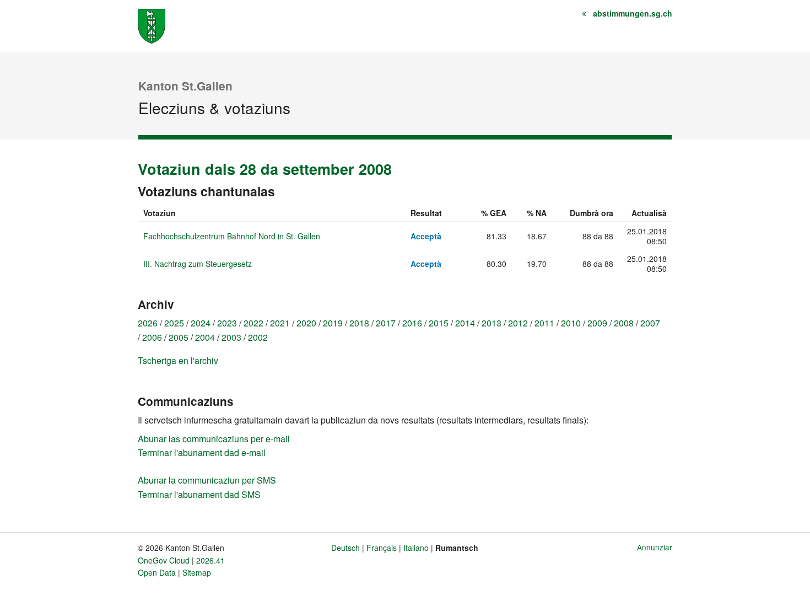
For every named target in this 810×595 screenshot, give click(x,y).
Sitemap (196, 572)
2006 (152, 337)
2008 (624, 323)
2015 (439, 323)
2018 (359, 323)
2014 (465, 323)
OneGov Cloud (164, 560)
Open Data (157, 572)
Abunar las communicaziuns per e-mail (214, 438)
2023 (227, 323)
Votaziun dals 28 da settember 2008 (265, 168)
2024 (200, 323)
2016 (412, 323)
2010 (571, 323)
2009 (597, 323)
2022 (253, 323)
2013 (491, 323)
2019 (333, 323)
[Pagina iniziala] (151, 25)
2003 (231, 337)
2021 (280, 323)
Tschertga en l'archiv (178, 360)
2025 (174, 323)
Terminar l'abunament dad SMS (199, 494)
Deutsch (345, 547)
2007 (650, 323)
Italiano (416, 547)
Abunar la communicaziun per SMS (207, 480)
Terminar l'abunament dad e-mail (202, 452)
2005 (178, 337)
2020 (306, 323)
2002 (258, 337)
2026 (148, 323)
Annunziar (654, 547)
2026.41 (210, 560)
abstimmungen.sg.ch (632, 13)
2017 (386, 323)
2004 (205, 337)
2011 (544, 323)
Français (381, 547)
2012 (518, 323)
